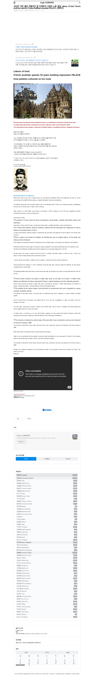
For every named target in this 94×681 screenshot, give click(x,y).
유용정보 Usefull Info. (47, 532)
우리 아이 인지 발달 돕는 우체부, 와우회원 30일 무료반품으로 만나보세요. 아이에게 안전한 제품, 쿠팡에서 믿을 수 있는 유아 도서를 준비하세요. (47, 50)
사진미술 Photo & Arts (47, 586)
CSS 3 (54, 673)
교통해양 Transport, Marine (47, 501)
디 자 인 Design (47, 498)
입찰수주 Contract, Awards (47, 488)
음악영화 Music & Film (47, 570)
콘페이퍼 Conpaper (47, 475)
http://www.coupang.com (23, 44)
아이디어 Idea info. (47, 591)
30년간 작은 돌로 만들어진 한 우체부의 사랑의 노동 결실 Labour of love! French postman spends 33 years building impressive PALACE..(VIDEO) (47, 7)
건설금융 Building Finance (47, 511)
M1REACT (20, 673)
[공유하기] (20, 418)
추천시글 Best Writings (47, 588)
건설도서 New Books (47, 534)
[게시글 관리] (23, 418)
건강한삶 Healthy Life (47, 568)
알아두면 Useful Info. (47, 601)
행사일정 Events (47, 537)
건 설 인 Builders (47, 519)
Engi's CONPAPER (47, 3)
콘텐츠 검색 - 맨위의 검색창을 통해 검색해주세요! (28, 642)
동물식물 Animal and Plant (47, 596)
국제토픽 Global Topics (47, 581)
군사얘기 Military (47, 604)
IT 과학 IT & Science (47, 527)
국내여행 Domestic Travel (47, 575)
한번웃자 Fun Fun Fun (47, 599)
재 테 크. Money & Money (47, 563)
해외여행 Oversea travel (47, 573)
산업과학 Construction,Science (47, 478)
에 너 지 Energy (47, 493)
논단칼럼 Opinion (47, 521)
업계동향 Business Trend (47, 496)
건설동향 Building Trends (47, 491)
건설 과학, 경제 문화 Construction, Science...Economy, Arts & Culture (36, 438)
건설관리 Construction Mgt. (47, 514)
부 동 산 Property (47, 557)
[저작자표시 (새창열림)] (33, 419)
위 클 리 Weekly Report (47, 547)
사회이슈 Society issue (47, 560)
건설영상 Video (47, 524)
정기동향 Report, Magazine (47, 542)
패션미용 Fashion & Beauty (47, 583)
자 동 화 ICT (47, 516)
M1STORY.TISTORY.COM (36, 673)
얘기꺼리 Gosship (47, 609)
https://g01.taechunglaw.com (24, 57)
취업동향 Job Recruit (47, 565)
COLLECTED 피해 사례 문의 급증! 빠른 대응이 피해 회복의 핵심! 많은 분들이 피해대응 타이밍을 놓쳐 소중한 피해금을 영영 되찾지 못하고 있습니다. (41, 64)
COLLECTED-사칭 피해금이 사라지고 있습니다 (32, 60)
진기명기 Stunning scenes (47, 606)
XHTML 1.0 (47, 673)
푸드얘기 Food (47, 593)
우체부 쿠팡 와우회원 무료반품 (26, 47)
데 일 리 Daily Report (47, 545)
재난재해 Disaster (47, 506)
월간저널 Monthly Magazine (47, 550)
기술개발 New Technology (47, 509)
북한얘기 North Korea (47, 611)
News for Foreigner (47, 539)
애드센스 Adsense (47, 614)
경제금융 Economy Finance (47, 555)
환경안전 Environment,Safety (47, 503)
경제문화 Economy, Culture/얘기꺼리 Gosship (24, 10)
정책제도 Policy (47, 480)
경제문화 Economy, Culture (47, 552)
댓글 (15, 427)
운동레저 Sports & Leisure (47, 578)
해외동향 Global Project (47, 483)
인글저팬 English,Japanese (47, 529)
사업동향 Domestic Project (47, 485)
